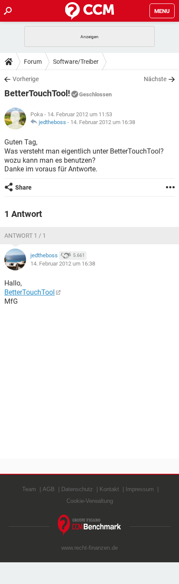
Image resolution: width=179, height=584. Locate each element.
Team (29, 489)
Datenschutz (77, 489)
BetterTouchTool (29, 292)
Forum (33, 61)
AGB (49, 489)
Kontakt (109, 489)
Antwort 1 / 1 (25, 235)
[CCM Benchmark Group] (89, 525)
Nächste (155, 78)
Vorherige (26, 78)
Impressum (140, 489)
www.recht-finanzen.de (89, 548)
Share (23, 187)
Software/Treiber (76, 61)
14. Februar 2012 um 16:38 (102, 122)
